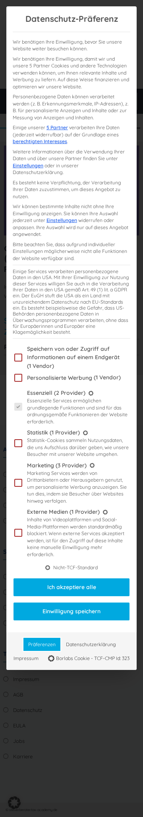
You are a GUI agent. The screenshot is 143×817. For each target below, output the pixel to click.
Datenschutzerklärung (91, 644)
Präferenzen (42, 644)
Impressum (26, 658)
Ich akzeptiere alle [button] (71, 587)
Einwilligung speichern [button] (71, 611)
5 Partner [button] (57, 127)
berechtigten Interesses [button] (40, 141)
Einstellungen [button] (28, 165)
